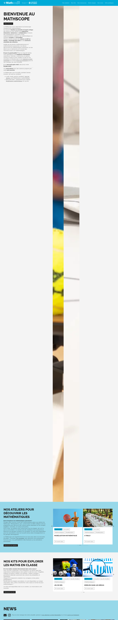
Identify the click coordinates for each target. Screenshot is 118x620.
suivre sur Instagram (22, 60)
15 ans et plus (105, 579)
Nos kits (73, 3)
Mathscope (58, 529)
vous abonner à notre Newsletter (51, 615)
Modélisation (70, 532)
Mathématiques (59, 532)
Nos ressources (81, 3)
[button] (52, 526)
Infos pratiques (109, 3)
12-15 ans (96, 579)
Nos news (100, 3)
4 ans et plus (97, 529)
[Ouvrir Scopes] (27, 2)
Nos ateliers (65, 3)
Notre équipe (92, 3)
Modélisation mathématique (14, 81)
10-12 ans (66, 529)
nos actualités (20, 538)
